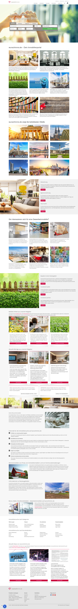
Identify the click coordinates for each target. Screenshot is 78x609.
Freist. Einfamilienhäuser (29, 524)
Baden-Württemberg (12, 532)
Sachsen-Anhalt (58, 533)
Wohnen (35, 3)
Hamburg (26, 533)
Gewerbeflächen (43, 527)
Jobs (25, 601)
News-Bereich (16, 546)
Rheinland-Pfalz (43, 535)
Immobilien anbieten (12, 594)
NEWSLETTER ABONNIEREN (62, 393)
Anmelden (57, 1)
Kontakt (25, 597)
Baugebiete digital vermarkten (14, 599)
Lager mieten (57, 527)
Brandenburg (11, 536)
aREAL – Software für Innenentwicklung (15, 597)
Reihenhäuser (27, 527)
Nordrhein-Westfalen (44, 533)
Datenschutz (62, 1)
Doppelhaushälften (27, 525)
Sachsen (57, 532)
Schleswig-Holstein (59, 535)
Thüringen (57, 536)
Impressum (66, 1)
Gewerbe (42, 3)
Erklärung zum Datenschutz (39, 597)
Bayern (10, 533)
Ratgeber (54, 3)
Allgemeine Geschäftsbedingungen (40, 596)
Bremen (25, 532)
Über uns (25, 596)
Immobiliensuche (18, 313)
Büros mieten (57, 524)
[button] (4, 606)
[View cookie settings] (2, 605)
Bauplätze (42, 524)
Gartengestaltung (26, 313)
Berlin (10, 535)
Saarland (41, 536)
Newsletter (26, 594)
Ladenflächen (57, 525)
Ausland (47, 3)
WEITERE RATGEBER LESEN (29, 393)
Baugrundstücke (43, 525)
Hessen (25, 535)
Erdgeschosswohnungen (13, 527)
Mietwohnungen (12, 524)
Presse (25, 600)
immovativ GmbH (17, 605)
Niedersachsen (43, 532)
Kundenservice (26, 599)
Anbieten (60, 3)
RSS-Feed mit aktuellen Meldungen (19, 547)
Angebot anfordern (60, 343)
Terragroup (67, 605)
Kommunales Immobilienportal (14, 596)
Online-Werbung (11, 600)
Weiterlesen (18, 343)
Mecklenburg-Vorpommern (29, 536)
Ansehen (43, 189)
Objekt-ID (27, 23)
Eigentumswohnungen (13, 525)
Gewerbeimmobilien (38, 507)
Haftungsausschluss (38, 599)
